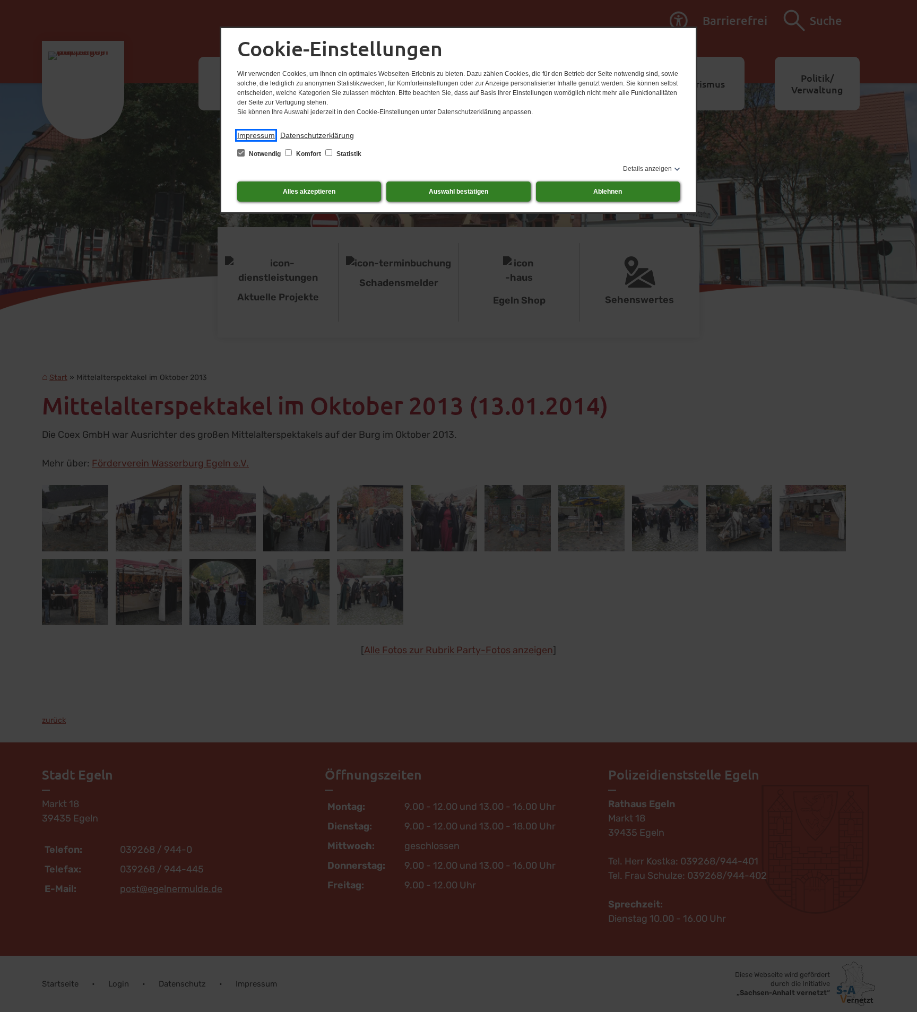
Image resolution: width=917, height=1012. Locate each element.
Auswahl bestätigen (458, 191)
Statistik (348, 154)
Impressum (256, 135)
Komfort (309, 154)
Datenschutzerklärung (317, 135)
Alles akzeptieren (309, 191)
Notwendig (264, 154)
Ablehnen (607, 191)
